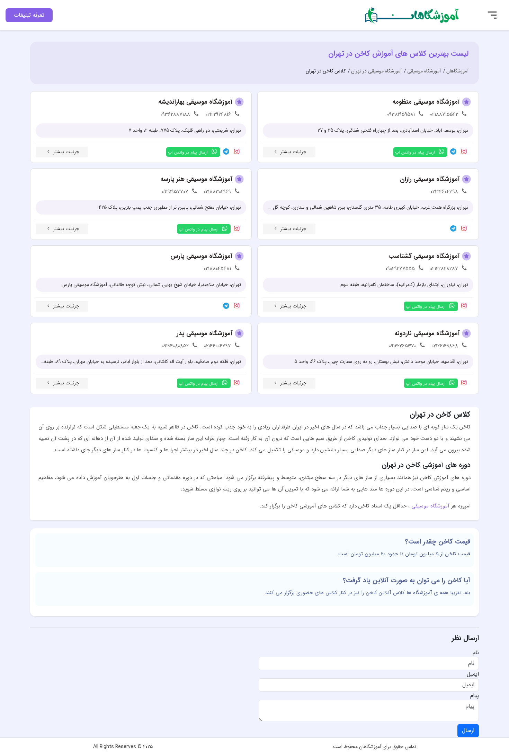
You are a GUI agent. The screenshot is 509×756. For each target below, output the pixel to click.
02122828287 (444, 268)
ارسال (468, 730)
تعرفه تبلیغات (29, 15)
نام (476, 653)
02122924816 (218, 114)
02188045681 (217, 268)
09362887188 (175, 114)
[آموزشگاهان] (412, 14)
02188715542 (444, 114)
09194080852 (175, 346)
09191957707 (175, 192)
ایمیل (473, 674)
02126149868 (444, 346)
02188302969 (217, 192)
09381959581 (401, 114)
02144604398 (444, 192)
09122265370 (402, 346)
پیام (474, 696)
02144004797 (217, 346)
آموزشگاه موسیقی (430, 506)
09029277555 (400, 268)
